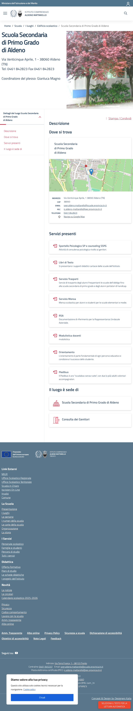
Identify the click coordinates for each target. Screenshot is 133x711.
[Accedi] (128, 3)
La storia (6, 532)
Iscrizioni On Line (11, 490)
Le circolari (7, 594)
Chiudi (42, 697)
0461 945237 (46, 666)
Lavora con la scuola (13, 616)
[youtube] (16, 653)
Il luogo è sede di (13, 149)
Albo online (8, 624)
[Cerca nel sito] (125, 14)
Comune (6, 497)
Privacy (5, 604)
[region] (42, 689)
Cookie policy (29, 689)
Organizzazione (10, 528)
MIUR (5, 474)
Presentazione (9, 509)
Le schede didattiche (13, 575)
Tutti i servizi (8, 556)
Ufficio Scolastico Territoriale (17, 482)
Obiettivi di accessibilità (15, 638)
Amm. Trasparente (12, 633)
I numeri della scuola (13, 521)
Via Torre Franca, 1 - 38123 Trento (71, 663)
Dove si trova (11, 137)
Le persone (7, 517)
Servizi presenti (12, 143)
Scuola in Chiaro (10, 486)
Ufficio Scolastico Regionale (16, 478)
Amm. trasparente (11, 620)
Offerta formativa (11, 567)
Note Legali (39, 638)
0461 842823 (70, 213)
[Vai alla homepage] (16, 13)
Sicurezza (7, 608)
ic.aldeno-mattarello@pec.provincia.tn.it (83, 209)
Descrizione (10, 131)
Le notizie (7, 590)
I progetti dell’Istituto (13, 579)
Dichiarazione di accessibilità (106, 633)
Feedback (56, 638)
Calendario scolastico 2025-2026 (20, 598)
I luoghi (5, 513)
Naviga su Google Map (74, 216)
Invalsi (5, 494)
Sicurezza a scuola (75, 633)
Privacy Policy (52, 633)
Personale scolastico (13, 544)
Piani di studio (9, 571)
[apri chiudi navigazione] (5, 14)
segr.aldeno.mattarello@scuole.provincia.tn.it (85, 205)
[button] (22, 117)
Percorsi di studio (11, 552)
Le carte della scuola (13, 525)
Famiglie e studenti (12, 548)
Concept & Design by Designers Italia (111, 698)
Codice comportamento (14, 612)
